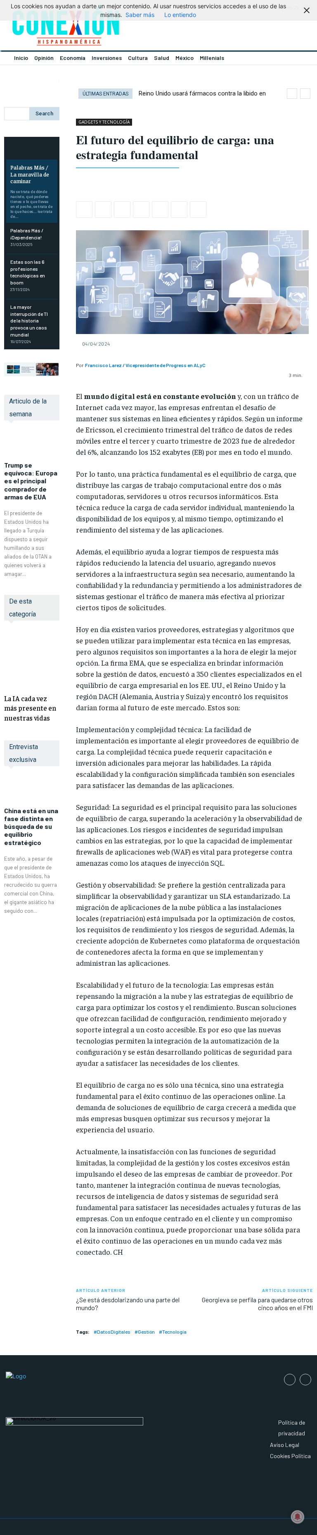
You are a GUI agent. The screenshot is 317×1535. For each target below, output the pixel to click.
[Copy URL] (198, 209)
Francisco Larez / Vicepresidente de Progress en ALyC (145, 365)
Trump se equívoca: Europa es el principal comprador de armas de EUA (30, 481)
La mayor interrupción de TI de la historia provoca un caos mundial (29, 320)
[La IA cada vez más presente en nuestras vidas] (31, 659)
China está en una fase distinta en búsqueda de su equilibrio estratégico (31, 826)
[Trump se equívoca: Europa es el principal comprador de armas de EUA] (31, 445)
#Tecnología (173, 1331)
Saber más (139, 14)
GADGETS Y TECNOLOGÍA (104, 122)
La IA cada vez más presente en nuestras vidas (30, 708)
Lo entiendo (180, 14)
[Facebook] (84, 209)
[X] (103, 209)
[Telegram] (179, 209)
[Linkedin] (141, 209)
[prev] (292, 93)
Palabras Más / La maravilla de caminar (29, 174)
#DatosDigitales (112, 1331)
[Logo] (79, 27)
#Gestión (145, 1331)
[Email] (160, 209)
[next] (305, 93)
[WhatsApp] (122, 209)
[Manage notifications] (297, 1516)
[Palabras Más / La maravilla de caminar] (31, 149)
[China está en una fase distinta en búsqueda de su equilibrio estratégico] (31, 791)
